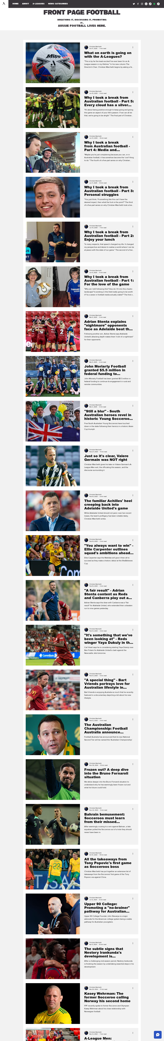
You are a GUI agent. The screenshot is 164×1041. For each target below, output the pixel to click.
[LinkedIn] (146, 4)
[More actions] (133, 47)
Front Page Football (81, 13)
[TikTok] (150, 4)
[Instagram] (142, 4)
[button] (58, 4)
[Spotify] (154, 4)
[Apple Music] (158, 4)
